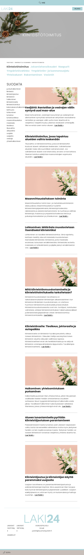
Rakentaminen (33, 74)
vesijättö (10, 136)
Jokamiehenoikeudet (43, 66)
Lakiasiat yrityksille (20, 528)
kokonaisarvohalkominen (17, 107)
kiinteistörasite (12, 102)
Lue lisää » (59, 125)
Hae (43, 3)
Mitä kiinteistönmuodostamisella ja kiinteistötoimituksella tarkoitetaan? (48, 291)
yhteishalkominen (14, 141)
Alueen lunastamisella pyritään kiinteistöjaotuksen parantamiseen (47, 419)
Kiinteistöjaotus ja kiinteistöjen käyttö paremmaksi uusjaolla (49, 478)
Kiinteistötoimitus (18, 66)
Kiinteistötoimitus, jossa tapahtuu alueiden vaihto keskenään (46, 138)
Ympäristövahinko (18, 70)
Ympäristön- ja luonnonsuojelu (50, 70)
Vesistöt (49, 74)
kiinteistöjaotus (13, 94)
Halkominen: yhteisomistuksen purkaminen (44, 390)
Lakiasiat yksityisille (11, 528)
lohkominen (11, 112)
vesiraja (10, 138)
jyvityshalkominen (14, 89)
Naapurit (63, 66)
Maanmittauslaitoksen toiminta (45, 198)
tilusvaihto (11, 128)
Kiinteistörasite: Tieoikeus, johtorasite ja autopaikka (50, 328)
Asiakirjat (11, 535)
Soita (8, 552)
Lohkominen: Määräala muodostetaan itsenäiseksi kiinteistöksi (49, 229)
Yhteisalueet (14, 74)
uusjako (10, 133)
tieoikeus (10, 125)
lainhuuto (10, 110)
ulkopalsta (11, 131)
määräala (11, 123)
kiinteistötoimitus (13, 104)
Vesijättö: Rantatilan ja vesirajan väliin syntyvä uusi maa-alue (49, 109)
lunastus (10, 115)
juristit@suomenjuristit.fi (42, 531)
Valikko (77, 9)
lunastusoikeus (12, 117)
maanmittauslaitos (14, 120)
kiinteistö (10, 91)
